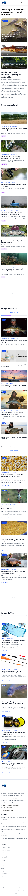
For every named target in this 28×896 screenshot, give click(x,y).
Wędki (3, 624)
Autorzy (3, 844)
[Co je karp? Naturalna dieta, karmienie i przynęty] (14, 30)
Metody (3, 865)
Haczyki (3, 860)
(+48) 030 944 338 (7, 808)
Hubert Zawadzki (5, 126)
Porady (3, 319)
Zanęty (3, 46)
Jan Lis (2, 238)
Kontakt (4, 890)
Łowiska (3, 136)
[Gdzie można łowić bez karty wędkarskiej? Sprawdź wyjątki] (14, 63)
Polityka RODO (11, 890)
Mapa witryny (14, 893)
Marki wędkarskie (5, 879)
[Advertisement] (14, 293)
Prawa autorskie (12, 887)
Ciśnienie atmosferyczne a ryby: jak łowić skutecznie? (14, 826)
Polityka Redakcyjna (20, 890)
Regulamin (4, 887)
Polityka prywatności (21, 887)
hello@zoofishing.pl (8, 810)
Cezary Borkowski (5, 154)
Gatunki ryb (5, 20)
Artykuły (4, 814)
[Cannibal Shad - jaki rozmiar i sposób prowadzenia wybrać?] (14, 50)
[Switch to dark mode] (21, 2)
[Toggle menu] (25, 2)
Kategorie (4, 857)
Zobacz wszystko (14, 108)
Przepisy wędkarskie (6, 58)
